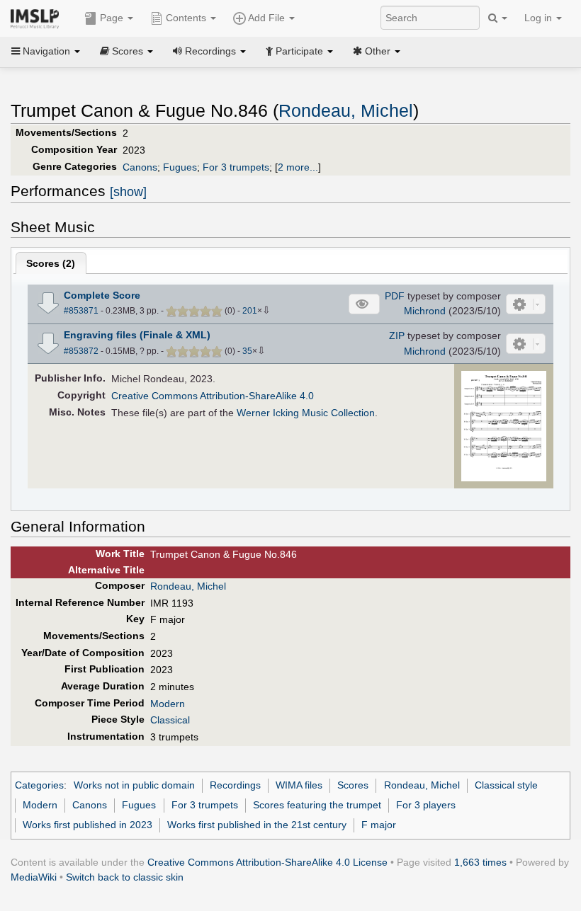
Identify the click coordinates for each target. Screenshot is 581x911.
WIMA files (299, 785)
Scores (352, 785)
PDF (395, 296)
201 (249, 311)
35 (247, 351)
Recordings (235, 785)
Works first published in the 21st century (256, 824)
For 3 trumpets (236, 167)
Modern (167, 703)
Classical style (506, 785)
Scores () (50, 263)
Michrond (425, 310)
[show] (128, 192)
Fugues (180, 167)
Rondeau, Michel (345, 110)
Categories (39, 785)
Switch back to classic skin (125, 877)
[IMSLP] (38, 17)
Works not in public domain (134, 785)
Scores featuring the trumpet (317, 804)
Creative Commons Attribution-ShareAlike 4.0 (212, 395)
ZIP (397, 335)
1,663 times (480, 862)
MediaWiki (34, 877)
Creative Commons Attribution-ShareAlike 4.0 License (267, 862)
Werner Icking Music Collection (306, 412)
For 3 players (426, 804)
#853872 (81, 351)
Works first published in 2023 (87, 824)
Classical (170, 720)
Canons (140, 167)
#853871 (81, 311)
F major (378, 824)
